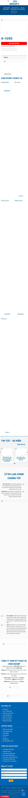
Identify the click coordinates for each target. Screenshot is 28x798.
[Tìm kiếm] (26, 2)
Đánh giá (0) (7, 74)
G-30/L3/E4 (7, 314)
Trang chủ (7, 787)
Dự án (24, 787)
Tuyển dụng (14, 788)
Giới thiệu (13, 787)
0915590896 (5, 796)
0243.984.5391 (14, 677)
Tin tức (8, 788)
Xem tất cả (21, 444)
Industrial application (17, 9)
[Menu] (2, 2)
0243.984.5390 (19, 679)
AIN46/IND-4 (7, 90)
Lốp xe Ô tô (15, 8)
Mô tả (6, 57)
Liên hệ (20, 788)
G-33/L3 (7, 432)
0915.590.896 (8, 679)
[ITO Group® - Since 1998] (14, 2)
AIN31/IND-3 (21, 314)
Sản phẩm (7, 8)
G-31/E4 (21, 195)
